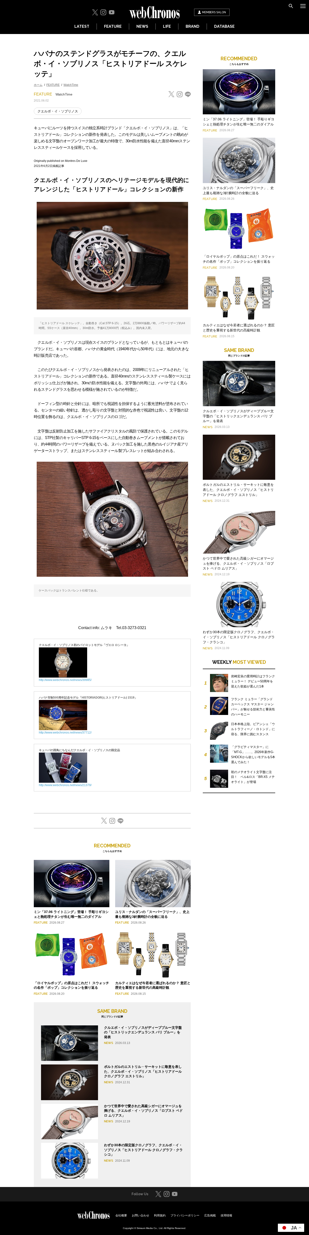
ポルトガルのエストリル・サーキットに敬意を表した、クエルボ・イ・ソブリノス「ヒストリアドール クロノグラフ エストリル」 (143, 1071)
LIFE (167, 26)
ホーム (38, 85)
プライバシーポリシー (184, 1215)
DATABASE (224, 26)
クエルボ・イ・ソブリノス (57, 111)
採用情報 (226, 1215)
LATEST (81, 26)
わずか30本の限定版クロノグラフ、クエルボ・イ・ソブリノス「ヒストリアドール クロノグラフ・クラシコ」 (143, 1149)
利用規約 (160, 1215)
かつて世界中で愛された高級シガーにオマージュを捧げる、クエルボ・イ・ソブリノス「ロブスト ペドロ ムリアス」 (143, 1110)
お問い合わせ (140, 1215)
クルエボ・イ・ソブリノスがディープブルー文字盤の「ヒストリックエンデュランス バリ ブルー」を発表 (143, 1032)
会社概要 (121, 1215)
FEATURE (113, 26)
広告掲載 (210, 1215)
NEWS (142, 26)
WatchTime (70, 85)
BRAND (192, 26)
